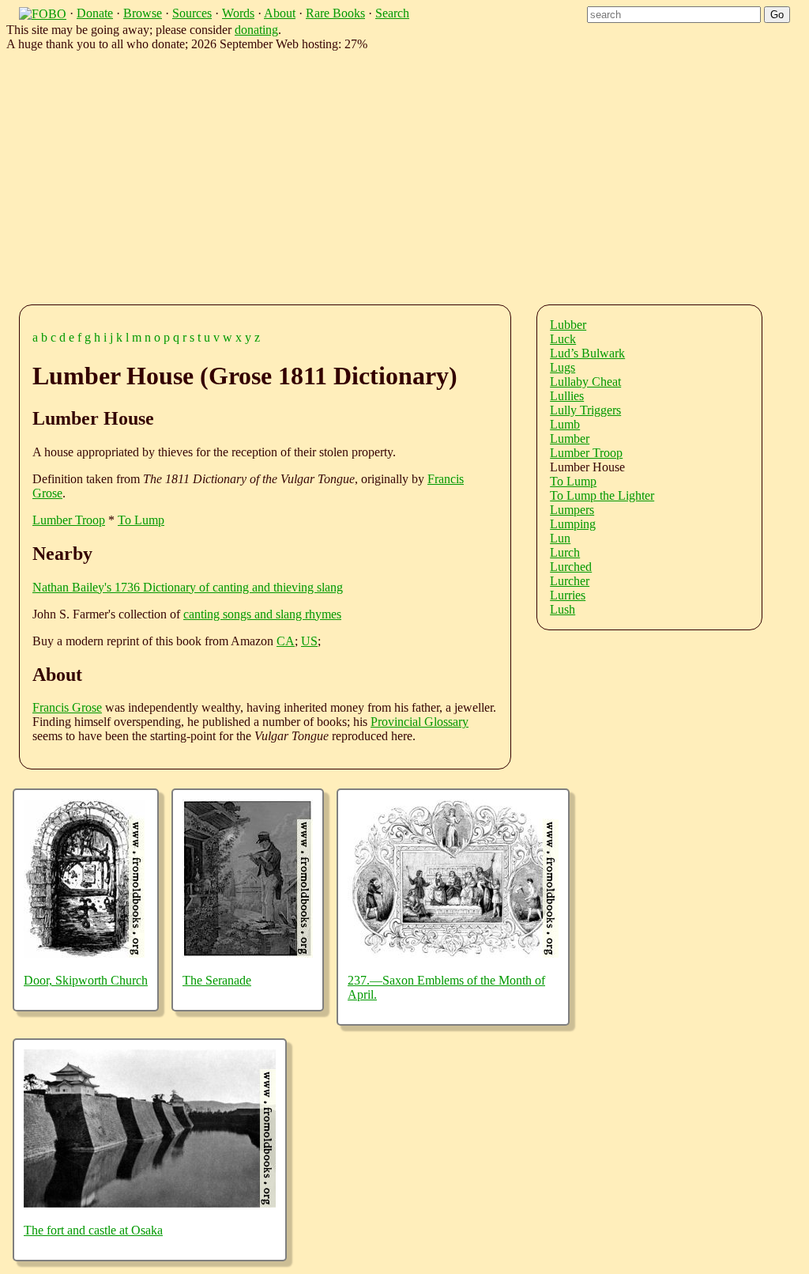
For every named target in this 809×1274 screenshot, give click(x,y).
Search (392, 13)
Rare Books (335, 13)
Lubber (568, 324)
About (279, 13)
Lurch (565, 552)
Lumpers (572, 509)
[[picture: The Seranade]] (247, 953)
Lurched (571, 566)
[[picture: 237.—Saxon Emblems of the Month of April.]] (453, 953)
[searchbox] (674, 14)
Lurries (567, 595)
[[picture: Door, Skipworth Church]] (84, 953)
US (309, 641)
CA (286, 641)
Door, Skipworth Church (86, 980)
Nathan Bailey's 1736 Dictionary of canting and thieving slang (187, 587)
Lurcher (569, 581)
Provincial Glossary (419, 721)
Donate (95, 13)
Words (238, 13)
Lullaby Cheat (585, 381)
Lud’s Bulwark (587, 353)
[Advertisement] (417, 174)
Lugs (562, 367)
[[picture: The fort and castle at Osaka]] (150, 1203)
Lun (560, 538)
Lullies (567, 396)
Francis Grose (67, 707)
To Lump (141, 520)
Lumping (573, 524)
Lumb (565, 424)
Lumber (569, 438)
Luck (563, 339)
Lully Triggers (585, 410)
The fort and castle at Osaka (93, 1230)
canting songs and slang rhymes (262, 614)
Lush (562, 609)
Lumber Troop (68, 520)
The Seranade (216, 980)
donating (256, 29)
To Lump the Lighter (602, 495)
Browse (142, 13)
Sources (192, 13)
